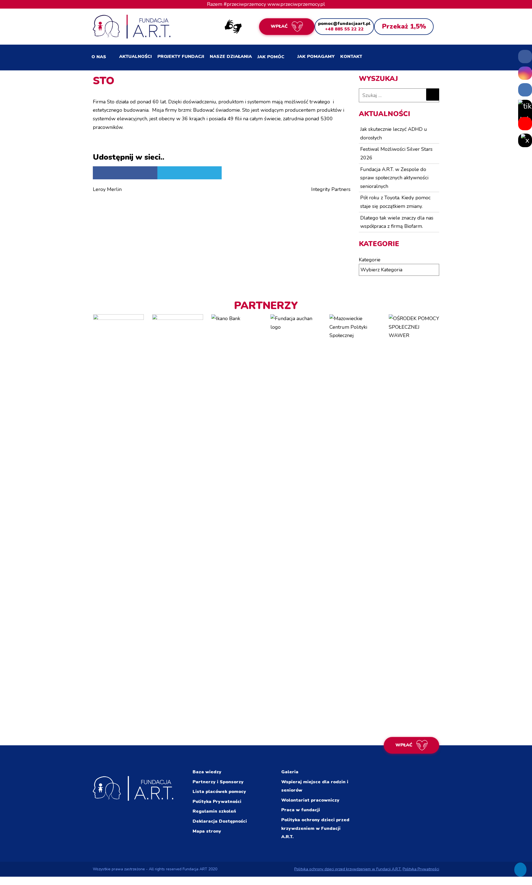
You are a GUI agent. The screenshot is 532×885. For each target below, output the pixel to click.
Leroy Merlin (107, 189)
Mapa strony (207, 831)
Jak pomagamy (316, 56)
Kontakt (351, 56)
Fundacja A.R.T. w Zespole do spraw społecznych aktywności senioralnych (394, 178)
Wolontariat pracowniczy (310, 800)
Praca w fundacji (300, 810)
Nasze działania (231, 56)
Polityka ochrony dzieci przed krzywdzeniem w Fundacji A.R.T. (315, 828)
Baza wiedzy (207, 772)
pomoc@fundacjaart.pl (344, 24)
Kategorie (369, 259)
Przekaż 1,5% (404, 26)
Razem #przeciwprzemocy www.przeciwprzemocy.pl (266, 4)
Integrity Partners (331, 189)
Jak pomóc (270, 57)
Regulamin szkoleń (214, 811)
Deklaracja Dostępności (220, 821)
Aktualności (135, 56)
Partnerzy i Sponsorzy (218, 782)
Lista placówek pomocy (219, 792)
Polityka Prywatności (217, 802)
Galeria (289, 772)
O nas (98, 57)
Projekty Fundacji (180, 56)
